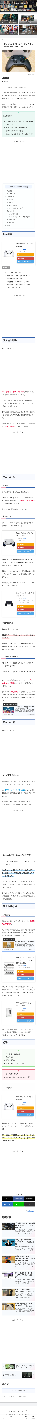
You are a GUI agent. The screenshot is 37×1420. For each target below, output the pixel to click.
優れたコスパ (13, 202)
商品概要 (10, 191)
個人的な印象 (11, 193)
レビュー (6, 81)
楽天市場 (21, 258)
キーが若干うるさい (15, 214)
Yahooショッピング (24, 261)
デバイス (6, 77)
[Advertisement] (18, 161)
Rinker (24, 249)
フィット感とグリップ (15, 208)
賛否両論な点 (11, 220)
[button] (29, 1204)
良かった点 (10, 196)
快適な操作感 (13, 205)
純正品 (11, 199)
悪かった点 (10, 211)
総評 (8, 225)
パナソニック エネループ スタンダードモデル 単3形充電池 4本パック (25, 960)
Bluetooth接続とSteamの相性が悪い (20, 217)
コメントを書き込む (18, 1390)
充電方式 (11, 222)
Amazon (21, 255)
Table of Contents (15, 187)
